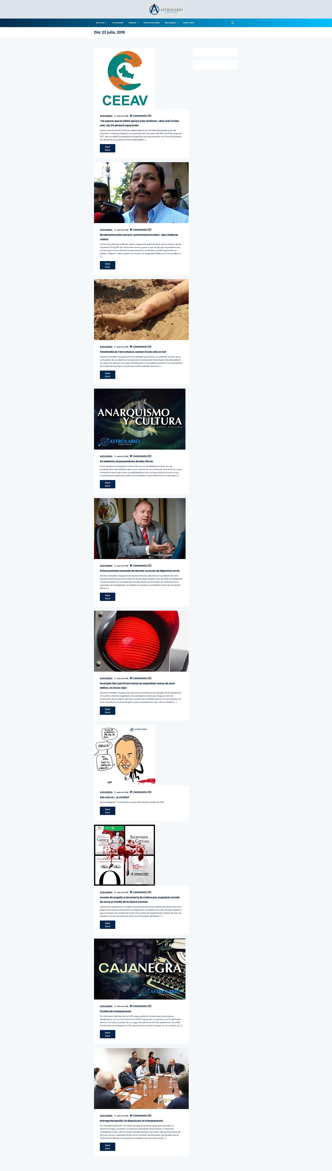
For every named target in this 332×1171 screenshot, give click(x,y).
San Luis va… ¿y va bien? (114, 797)
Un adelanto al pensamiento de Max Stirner (126, 461)
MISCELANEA (170, 23)
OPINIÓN (132, 23)
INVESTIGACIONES (152, 23)
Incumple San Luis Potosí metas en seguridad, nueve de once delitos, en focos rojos (137, 685)
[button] (232, 23)
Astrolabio (106, 115)
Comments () (142, 116)
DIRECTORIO (188, 23)
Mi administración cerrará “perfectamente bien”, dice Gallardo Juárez (139, 237)
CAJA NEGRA (117, 23)
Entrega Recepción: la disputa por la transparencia (131, 1120)
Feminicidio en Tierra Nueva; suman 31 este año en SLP (133, 351)
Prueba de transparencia (115, 1011)
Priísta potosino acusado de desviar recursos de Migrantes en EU (140, 570)
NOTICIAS (100, 23)
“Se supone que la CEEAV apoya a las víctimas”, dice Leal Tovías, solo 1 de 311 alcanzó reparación (139, 123)
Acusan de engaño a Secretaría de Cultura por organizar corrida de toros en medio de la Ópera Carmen (140, 899)
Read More (107, 148)
